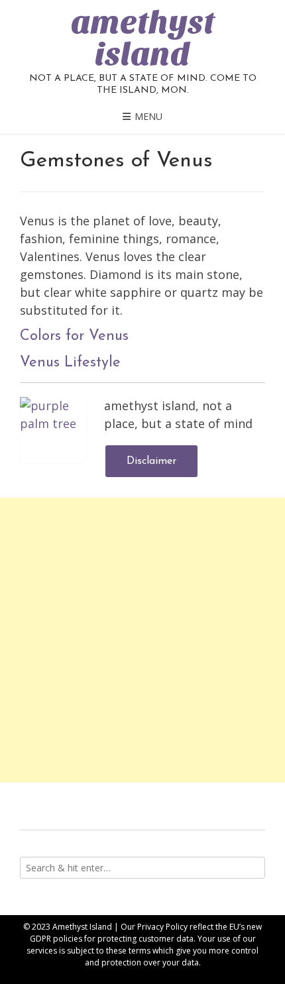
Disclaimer (151, 461)
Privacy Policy (162, 926)
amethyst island (143, 38)
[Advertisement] (142, 640)
